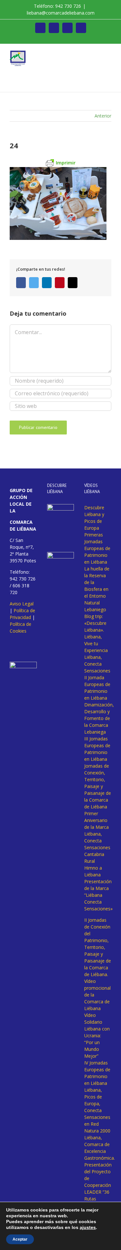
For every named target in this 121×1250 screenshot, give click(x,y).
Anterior (103, 116)
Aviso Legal (22, 604)
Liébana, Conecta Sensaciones (97, 664)
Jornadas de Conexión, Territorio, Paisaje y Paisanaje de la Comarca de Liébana (97, 786)
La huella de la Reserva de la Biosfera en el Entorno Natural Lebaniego (96, 589)
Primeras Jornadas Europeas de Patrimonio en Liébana (97, 548)
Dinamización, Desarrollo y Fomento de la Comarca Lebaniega (99, 718)
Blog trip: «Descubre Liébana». (95, 623)
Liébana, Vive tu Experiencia (96, 643)
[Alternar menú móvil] (108, 54)
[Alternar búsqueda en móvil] (97, 54)
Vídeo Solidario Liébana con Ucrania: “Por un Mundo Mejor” (97, 1035)
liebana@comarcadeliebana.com (61, 13)
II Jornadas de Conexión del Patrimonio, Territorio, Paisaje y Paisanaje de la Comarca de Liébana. (97, 947)
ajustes (88, 1227)
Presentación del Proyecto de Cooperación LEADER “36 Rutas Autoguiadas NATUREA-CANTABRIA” (98, 1192)
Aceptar (20, 1239)
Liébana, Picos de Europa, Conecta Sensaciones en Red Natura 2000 (97, 1110)
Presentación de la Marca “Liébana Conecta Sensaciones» (98, 895)
